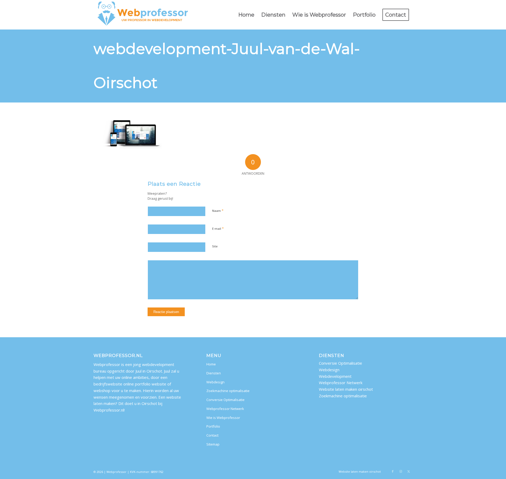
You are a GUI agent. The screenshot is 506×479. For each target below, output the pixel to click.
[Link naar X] (408, 471)
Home (211, 364)
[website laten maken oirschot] (143, 14)
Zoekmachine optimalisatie (228, 390)
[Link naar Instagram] (401, 471)
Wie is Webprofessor (223, 417)
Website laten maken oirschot (346, 389)
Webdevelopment (335, 376)
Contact (212, 435)
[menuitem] (246, 14)
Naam (217, 210)
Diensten (213, 373)
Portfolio (213, 426)
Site (215, 246)
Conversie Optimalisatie (225, 399)
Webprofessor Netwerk (225, 408)
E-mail (218, 228)
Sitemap (213, 444)
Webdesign (215, 382)
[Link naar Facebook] (393, 471)
